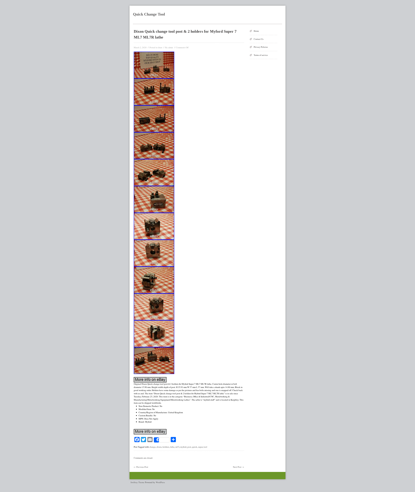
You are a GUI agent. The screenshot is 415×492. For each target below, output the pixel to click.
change (152, 446)
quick (194, 446)
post (189, 446)
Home (256, 30)
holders (166, 446)
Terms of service (261, 55)
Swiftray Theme (137, 482)
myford (183, 446)
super (200, 446)
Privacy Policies (261, 46)
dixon (160, 47)
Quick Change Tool (149, 14)
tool (205, 446)
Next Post (238, 466)
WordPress (160, 482)
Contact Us (258, 39)
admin (170, 47)
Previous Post (141, 466)
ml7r (177, 446)
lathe (172, 446)
